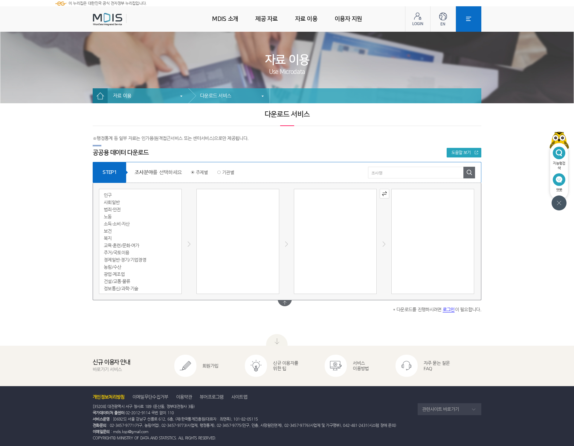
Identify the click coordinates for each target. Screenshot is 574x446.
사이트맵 (239, 396)
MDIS (122, 19)
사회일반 (112, 202)
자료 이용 (122, 95)
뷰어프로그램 (212, 396)
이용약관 (184, 396)
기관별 (228, 172)
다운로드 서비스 (215, 95)
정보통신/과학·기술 (121, 288)
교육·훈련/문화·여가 (121, 245)
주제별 (202, 172)
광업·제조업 (114, 274)
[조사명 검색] (469, 172)
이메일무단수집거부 (150, 396)
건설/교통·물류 (117, 281)
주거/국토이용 (116, 252)
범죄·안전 (112, 209)
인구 (108, 195)
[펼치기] (285, 303)
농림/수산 (112, 266)
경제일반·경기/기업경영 (125, 259)
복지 (108, 238)
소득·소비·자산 (117, 223)
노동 (108, 216)
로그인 (449, 309)
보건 (108, 230)
